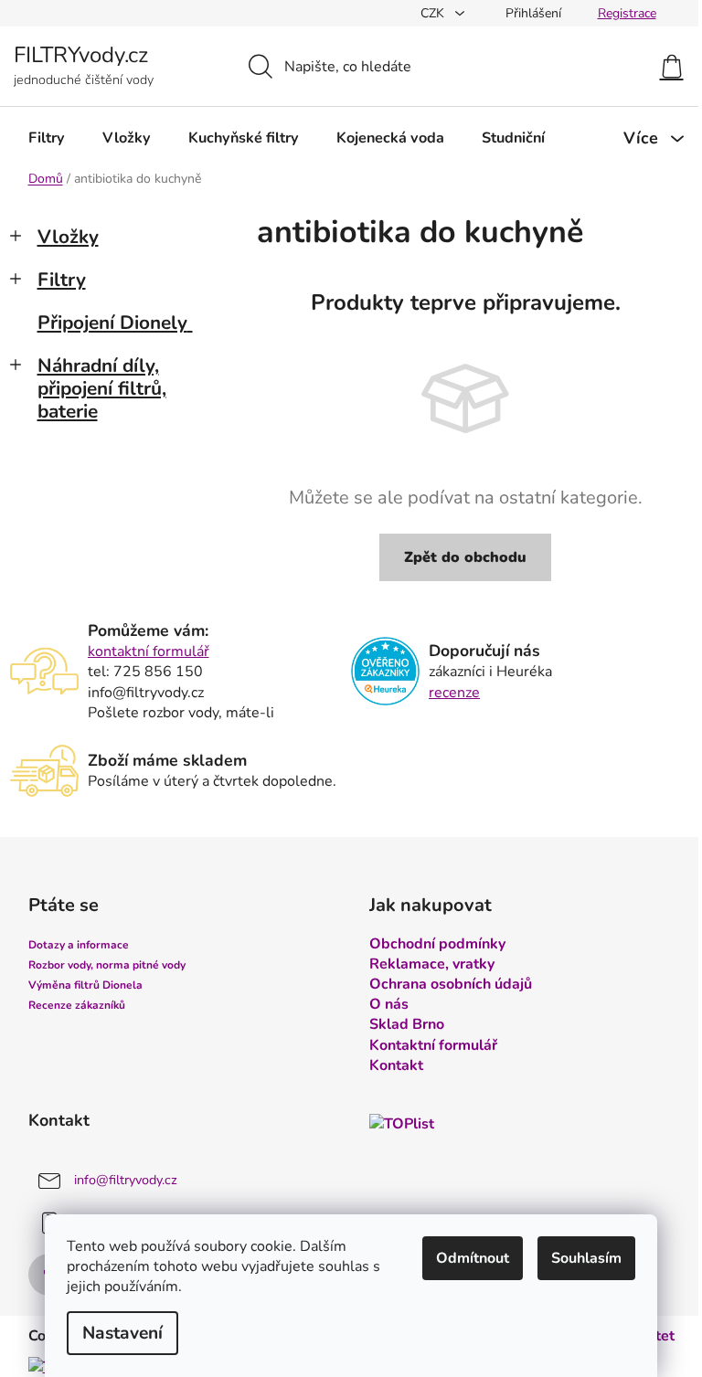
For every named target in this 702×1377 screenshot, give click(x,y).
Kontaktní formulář (433, 1045)
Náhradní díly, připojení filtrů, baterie (101, 388)
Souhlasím (586, 1258)
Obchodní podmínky (437, 944)
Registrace (627, 13)
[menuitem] (46, 138)
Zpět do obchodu (465, 557)
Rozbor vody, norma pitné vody (107, 965)
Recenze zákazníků (76, 1005)
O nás (389, 1004)
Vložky (68, 236)
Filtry (61, 279)
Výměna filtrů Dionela (85, 985)
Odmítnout (472, 1258)
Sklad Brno (406, 1024)
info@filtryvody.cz (125, 1179)
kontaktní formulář (148, 651)
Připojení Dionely (112, 322)
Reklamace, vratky (432, 964)
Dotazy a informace (78, 944)
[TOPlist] (401, 1123)
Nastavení (122, 1333)
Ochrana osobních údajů (450, 984)
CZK (434, 13)
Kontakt (396, 1065)
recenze (454, 693)
